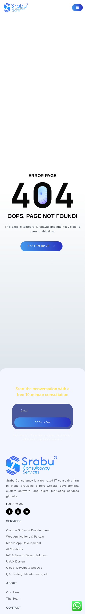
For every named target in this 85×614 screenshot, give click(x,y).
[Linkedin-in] (26, 511)
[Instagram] (18, 511)
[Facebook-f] (9, 511)
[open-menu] (77, 7)
